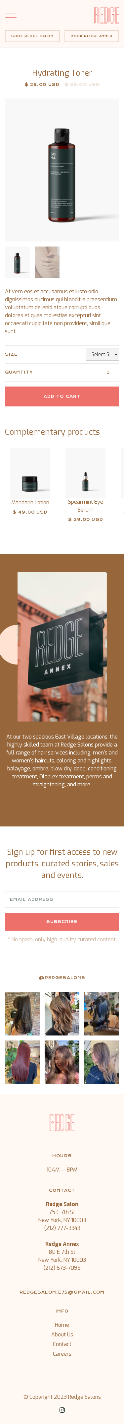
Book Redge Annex (92, 36)
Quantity (19, 372)
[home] (106, 15)
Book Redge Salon (32, 36)
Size (11, 354)
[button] (47, 15)
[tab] (17, 262)
